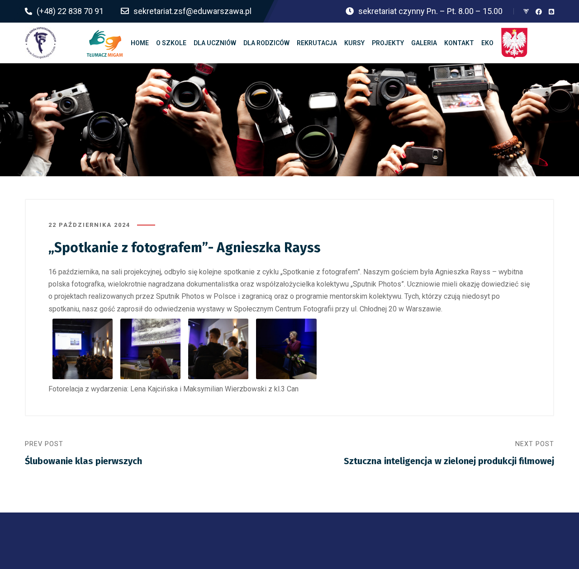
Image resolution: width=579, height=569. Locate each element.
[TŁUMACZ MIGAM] (104, 43)
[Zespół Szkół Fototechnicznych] (41, 43)
